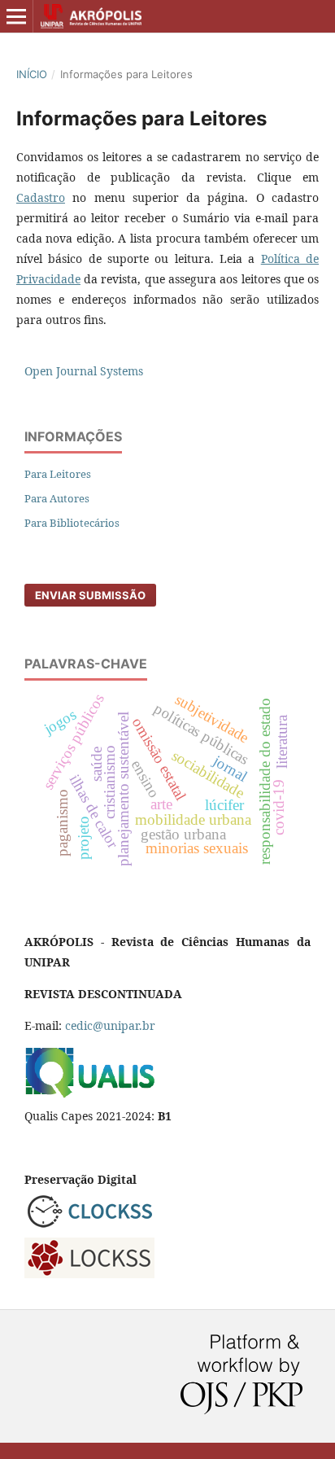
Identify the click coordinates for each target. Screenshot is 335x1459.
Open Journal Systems (83, 371)
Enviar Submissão (90, 595)
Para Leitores (57, 474)
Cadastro (40, 197)
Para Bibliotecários (72, 522)
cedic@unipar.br (110, 1025)
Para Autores (56, 498)
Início (31, 74)
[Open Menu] (16, 16)
